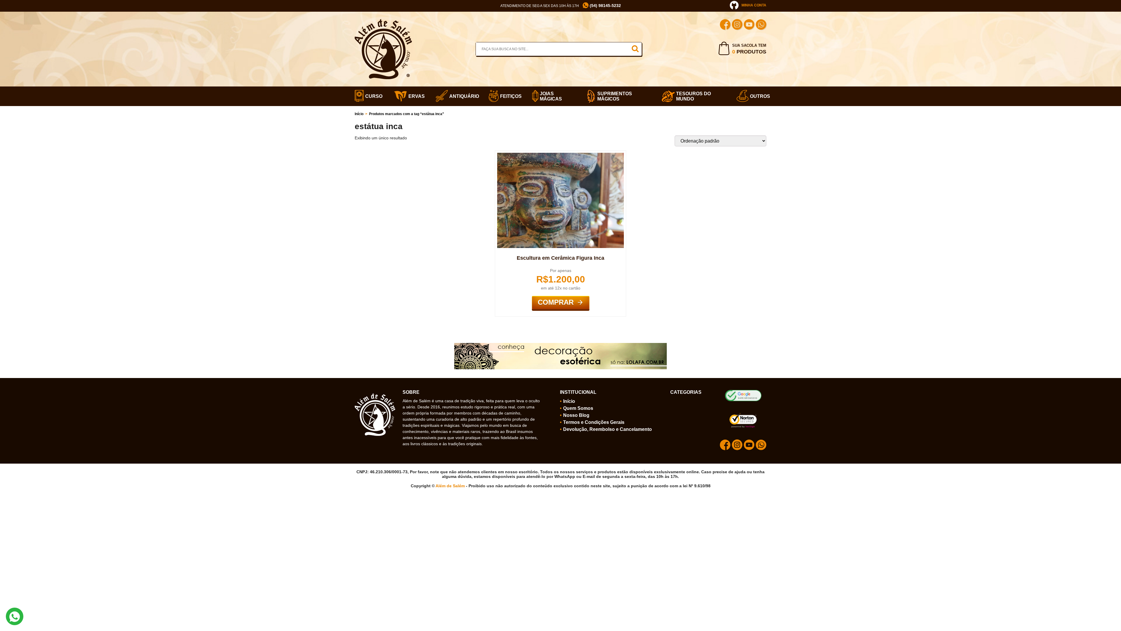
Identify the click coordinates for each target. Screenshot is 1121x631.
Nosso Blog (576, 415)
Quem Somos (578, 408)
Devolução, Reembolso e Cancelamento (607, 429)
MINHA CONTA (753, 5)
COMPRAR (556, 302)
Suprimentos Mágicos (614, 96)
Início (359, 114)
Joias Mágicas (551, 96)
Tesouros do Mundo (693, 96)
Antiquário (461, 96)
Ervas (414, 96)
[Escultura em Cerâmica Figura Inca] (560, 155)
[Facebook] (725, 25)
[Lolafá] (560, 345)
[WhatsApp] (761, 25)
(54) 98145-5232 (605, 5)
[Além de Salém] (383, 21)
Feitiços (509, 96)
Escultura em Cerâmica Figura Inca (560, 258)
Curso (372, 96)
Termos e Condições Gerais (593, 422)
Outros (758, 96)
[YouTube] (749, 25)
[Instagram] (737, 25)
